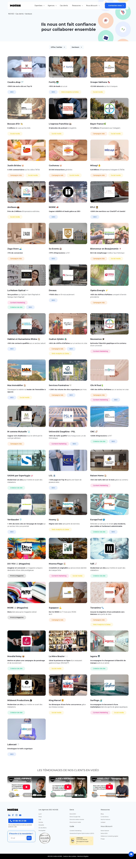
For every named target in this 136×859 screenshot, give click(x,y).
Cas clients (64, 5)
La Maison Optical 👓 (17, 290)
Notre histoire (105, 830)
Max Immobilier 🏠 (16, 385)
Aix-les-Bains (42, 827)
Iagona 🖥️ (95, 656)
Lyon (40, 814)
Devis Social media (75, 822)
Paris (40, 816)
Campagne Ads (99, 134)
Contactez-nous (115, 5)
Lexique (103, 822)
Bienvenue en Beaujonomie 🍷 (105, 249)
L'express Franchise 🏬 (60, 124)
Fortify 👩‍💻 (54, 82)
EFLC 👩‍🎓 (94, 207)
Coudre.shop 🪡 (15, 82)
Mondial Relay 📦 (15, 656)
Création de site (16, 307)
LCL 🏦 (52, 475)
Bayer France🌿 (98, 124)
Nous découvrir (91, 5)
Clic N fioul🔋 (96, 385)
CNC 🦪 (93, 431)
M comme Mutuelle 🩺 (18, 431)
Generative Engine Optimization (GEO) (82, 833)
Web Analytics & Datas (70, 92)
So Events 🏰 (55, 249)
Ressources (76, 5)
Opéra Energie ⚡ (99, 290)
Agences (51, 5)
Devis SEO (73, 814)
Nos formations (105, 819)
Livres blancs (104, 816)
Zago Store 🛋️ (14, 249)
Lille (40, 819)
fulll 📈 (93, 564)
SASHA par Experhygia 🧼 (20, 475)
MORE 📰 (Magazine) (17, 608)
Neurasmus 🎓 (97, 339)
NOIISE (11, 14)
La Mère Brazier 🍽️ (58, 656)
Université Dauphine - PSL (62, 431)
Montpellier (42, 830)
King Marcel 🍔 (56, 700)
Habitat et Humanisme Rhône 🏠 (23, 339)
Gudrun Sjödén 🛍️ (58, 339)
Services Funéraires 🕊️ (60, 385)
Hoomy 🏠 (54, 519)
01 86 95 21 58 (19, 821)
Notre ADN (104, 833)
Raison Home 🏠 (98, 475)
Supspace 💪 (55, 608)
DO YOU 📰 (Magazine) (18, 564)
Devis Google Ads (75, 816)
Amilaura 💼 (13, 207)
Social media (98, 92)
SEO (11, 92)
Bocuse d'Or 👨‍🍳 (15, 124)
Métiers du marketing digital (109, 836)
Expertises (38, 5)
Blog (102, 814)
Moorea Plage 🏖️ (57, 564)
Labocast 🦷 (13, 744)
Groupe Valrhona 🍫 (100, 82)
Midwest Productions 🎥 (19, 700)
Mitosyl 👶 (95, 165)
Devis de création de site (77, 819)
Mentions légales (82, 856)
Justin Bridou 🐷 (15, 165)
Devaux (52, 290)
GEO (53, 217)
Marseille (41, 825)
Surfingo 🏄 (96, 700)
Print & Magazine (16, 576)
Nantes (41, 822)
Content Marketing (17, 303)
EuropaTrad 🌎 (97, 519)
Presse (103, 839)
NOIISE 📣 (54, 207)
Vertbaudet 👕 (14, 519)
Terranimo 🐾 (97, 608)
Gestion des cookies (69, 856)
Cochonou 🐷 (55, 165)
